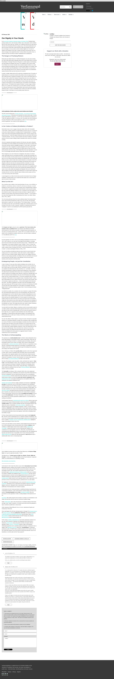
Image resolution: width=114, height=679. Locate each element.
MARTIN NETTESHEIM (7, 382)
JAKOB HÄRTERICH (6, 375)
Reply (8, 604)
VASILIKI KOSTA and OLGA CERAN (21, 400)
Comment (6, 636)
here (25, 121)
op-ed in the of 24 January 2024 (16, 41)
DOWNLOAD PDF (7, 538)
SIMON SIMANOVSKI (6, 434)
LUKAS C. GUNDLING (14, 524)
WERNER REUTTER (6, 378)
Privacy (14, 672)
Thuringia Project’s (33, 511)
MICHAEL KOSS (5, 517)
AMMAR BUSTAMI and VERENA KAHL (17, 472)
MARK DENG (8, 501)
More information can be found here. (9, 460)
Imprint (19, 672)
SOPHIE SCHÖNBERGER (13, 519)
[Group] (33, 5)
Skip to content (3, 0)
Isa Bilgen (52, 33)
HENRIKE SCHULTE (11, 527)
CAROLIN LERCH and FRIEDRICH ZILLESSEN (12, 514)
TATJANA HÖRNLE (25, 367)
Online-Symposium (7, 512)
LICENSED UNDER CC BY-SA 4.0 (22, 538)
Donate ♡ (57, 64)
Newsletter (4, 672)
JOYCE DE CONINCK (20, 405)
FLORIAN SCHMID (25, 492)
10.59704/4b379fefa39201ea (29, 546)
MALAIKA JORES (5, 390)
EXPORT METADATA (7, 541)
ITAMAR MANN (5, 478)
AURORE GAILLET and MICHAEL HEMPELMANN (20, 419)
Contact (9, 672)
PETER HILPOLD (24, 473)
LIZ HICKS (4, 497)
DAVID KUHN (9, 522)
